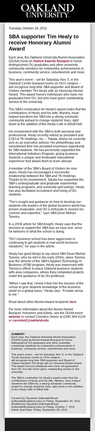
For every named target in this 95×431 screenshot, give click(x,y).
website (15, 317)
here (73, 302)
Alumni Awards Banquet (51, 61)
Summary (18, 334)
